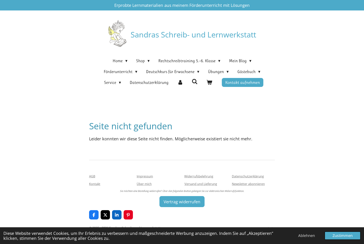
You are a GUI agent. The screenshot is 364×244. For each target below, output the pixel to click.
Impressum (145, 176)
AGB (92, 176)
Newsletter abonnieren (248, 184)
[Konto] (180, 82)
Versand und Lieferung (200, 184)
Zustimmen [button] (343, 235)
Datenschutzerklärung (248, 176)
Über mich (144, 184)
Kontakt (94, 184)
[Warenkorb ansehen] (209, 82)
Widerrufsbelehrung (198, 176)
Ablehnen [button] (306, 235)
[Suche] (194, 81)
